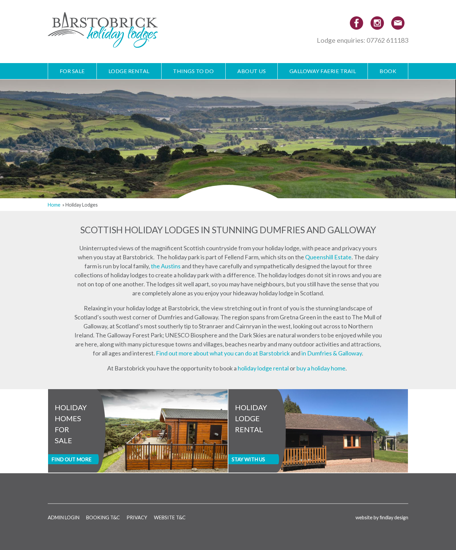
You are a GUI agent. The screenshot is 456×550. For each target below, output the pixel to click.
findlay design (394, 517)
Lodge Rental (129, 71)
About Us (251, 71)
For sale (72, 71)
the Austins (166, 266)
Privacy (137, 517)
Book (388, 71)
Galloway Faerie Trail (322, 71)
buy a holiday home (321, 368)
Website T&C (170, 517)
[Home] (103, 43)
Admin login (63, 517)
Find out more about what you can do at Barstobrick (223, 353)
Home (54, 205)
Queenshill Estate (328, 257)
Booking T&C (103, 517)
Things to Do (193, 71)
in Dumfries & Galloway (331, 353)
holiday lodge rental (263, 368)
